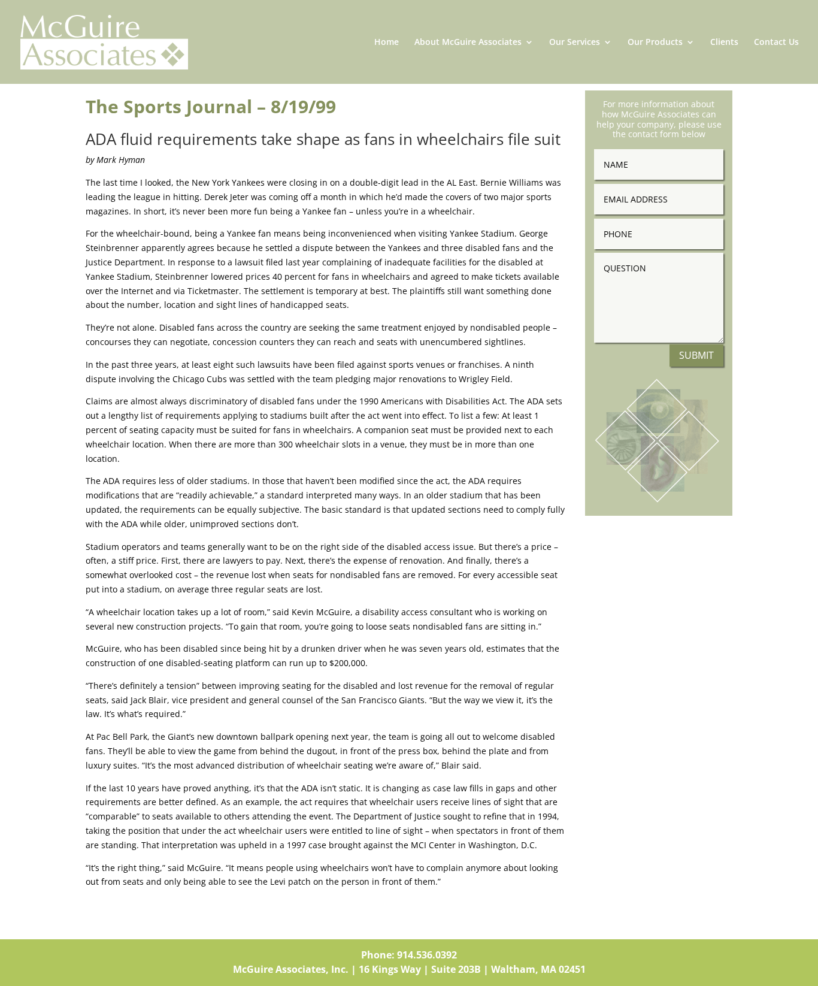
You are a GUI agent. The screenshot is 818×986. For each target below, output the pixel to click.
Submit (696, 355)
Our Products (655, 42)
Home (386, 42)
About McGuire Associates (468, 42)
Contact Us (776, 42)
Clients (724, 42)
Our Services (574, 42)
